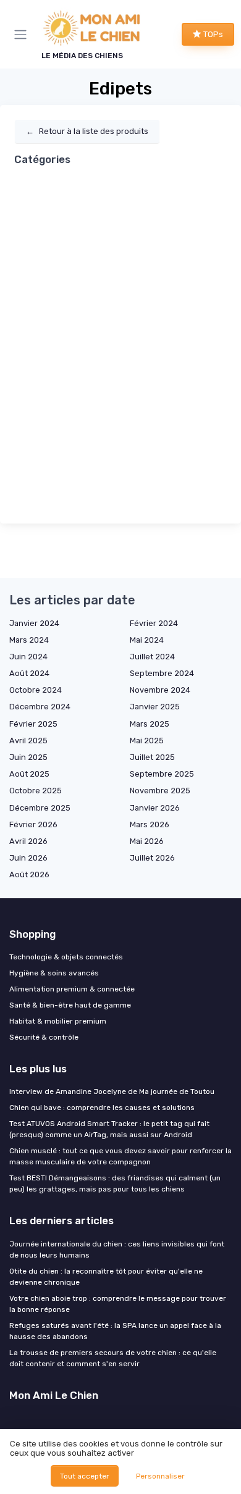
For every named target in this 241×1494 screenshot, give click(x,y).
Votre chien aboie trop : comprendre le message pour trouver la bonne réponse (117, 1304)
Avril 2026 (28, 841)
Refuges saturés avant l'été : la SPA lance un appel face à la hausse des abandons (115, 1331)
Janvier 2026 (155, 807)
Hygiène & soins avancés (54, 973)
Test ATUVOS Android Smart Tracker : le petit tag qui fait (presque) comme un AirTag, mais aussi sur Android (109, 1129)
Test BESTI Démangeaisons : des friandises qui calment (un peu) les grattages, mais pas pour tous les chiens (115, 1183)
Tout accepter (84, 1476)
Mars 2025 (149, 723)
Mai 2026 (147, 841)
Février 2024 (154, 623)
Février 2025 (33, 723)
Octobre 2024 (35, 690)
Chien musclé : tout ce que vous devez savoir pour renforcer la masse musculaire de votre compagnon (120, 1156)
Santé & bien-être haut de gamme (70, 1005)
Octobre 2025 (35, 790)
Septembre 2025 (162, 773)
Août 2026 (29, 874)
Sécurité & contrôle (43, 1037)
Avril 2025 (28, 740)
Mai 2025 (147, 740)
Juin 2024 (28, 656)
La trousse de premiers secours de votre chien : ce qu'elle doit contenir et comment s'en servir (112, 1358)
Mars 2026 (149, 824)
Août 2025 (29, 773)
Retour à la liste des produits (87, 131)
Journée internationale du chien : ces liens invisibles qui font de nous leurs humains (116, 1249)
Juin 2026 (28, 857)
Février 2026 (33, 824)
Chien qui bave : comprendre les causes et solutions (102, 1107)
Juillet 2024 (152, 656)
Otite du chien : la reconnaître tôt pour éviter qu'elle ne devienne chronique (106, 1277)
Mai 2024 (147, 640)
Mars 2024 (29, 640)
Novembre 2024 (160, 690)
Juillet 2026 (152, 857)
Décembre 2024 (39, 706)
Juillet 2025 (152, 757)
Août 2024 (29, 673)
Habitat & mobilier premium (57, 1021)
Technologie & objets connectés (66, 957)
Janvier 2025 (155, 706)
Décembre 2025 (39, 807)
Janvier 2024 (34, 623)
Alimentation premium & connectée (72, 989)
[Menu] (22, 35)
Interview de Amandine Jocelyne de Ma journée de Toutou (111, 1091)
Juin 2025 (28, 757)
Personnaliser (160, 1476)
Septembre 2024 (162, 673)
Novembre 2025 (160, 790)
